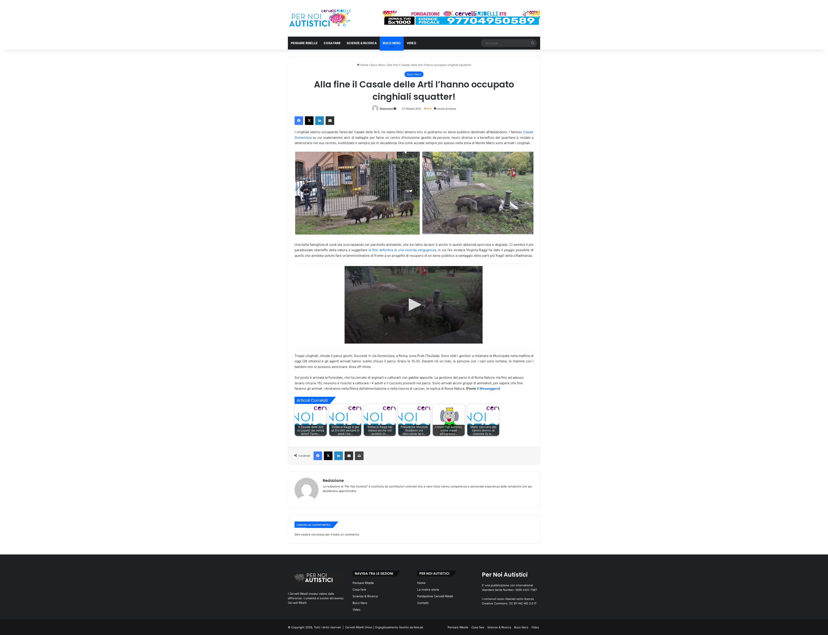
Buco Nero (392, 43)
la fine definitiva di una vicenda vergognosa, (403, 250)
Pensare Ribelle (304, 43)
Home (363, 65)
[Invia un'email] (395, 108)
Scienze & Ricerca (362, 43)
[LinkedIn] (319, 120)
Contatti (422, 603)
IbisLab (418, 627)
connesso (318, 534)
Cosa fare (332, 43)
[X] (309, 120)
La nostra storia (428, 589)
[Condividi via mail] (330, 120)
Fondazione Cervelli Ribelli (435, 596)
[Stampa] (359, 455)
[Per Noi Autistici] (319, 18)
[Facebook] (299, 120)
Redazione (386, 108)
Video (411, 43)
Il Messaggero (488, 388)
